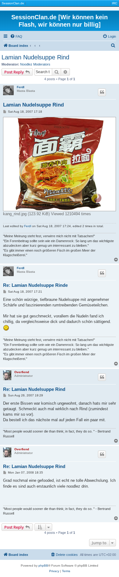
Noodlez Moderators (35, 64)
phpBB (43, 565)
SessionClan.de (13, 3)
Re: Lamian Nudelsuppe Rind (34, 389)
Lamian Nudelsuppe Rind (35, 57)
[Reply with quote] (102, 92)
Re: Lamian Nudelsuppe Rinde (35, 285)
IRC (114, 3)
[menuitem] (16, 36)
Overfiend (21, 372)
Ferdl (20, 87)
